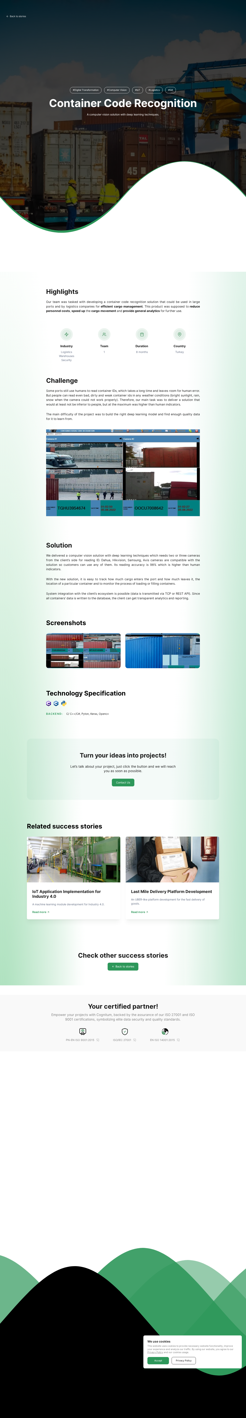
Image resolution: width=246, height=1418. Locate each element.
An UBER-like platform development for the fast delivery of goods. (168, 901)
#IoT (137, 90)
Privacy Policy (155, 1352)
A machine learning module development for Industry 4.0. (68, 904)
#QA (170, 90)
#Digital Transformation (86, 90)
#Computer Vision (117, 90)
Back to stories (18, 16)
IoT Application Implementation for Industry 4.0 (66, 894)
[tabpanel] (73, 878)
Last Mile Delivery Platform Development (171, 891)
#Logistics (154, 90)
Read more (39, 912)
